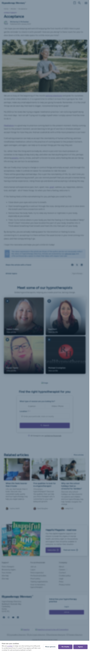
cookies (10, 646)
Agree (80, 647)
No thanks (65, 647)
